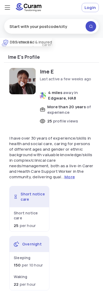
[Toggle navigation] (7, 7)
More (69, 177)
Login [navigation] (90, 7)
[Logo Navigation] (28, 7)
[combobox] (51, 26)
